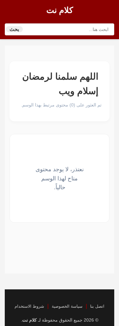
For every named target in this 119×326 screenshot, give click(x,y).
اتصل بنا (97, 306)
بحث (14, 29)
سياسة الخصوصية (67, 306)
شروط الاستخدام (29, 306)
